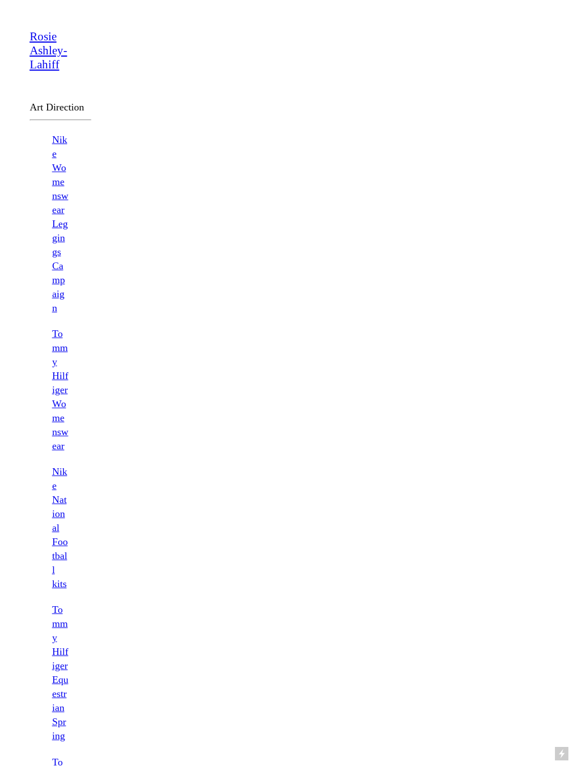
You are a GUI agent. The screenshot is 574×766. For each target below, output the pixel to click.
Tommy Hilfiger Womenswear (60, 389)
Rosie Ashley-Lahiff (48, 50)
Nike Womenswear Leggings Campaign (60, 223)
